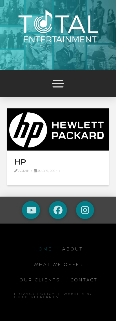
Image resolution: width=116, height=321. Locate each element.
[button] (58, 84)
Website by (53, 295)
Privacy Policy (34, 294)
